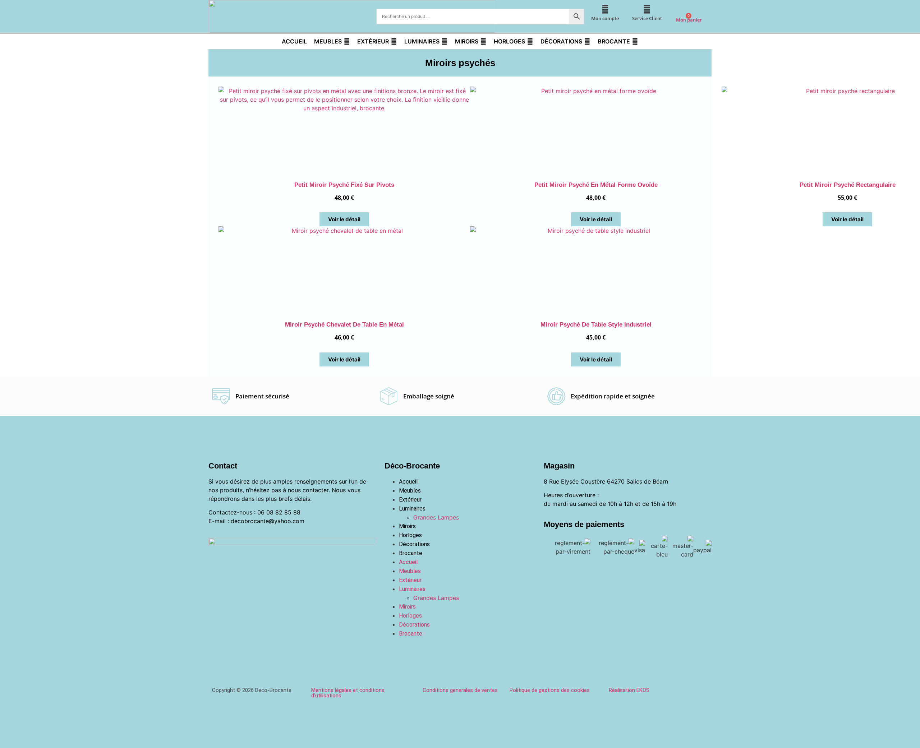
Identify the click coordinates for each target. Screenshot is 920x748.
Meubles (410, 490)
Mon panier (689, 20)
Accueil (408, 481)
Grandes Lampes (436, 517)
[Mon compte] (605, 9)
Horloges (410, 535)
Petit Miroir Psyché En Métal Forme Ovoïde (596, 184)
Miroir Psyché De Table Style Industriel (596, 324)
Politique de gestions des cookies (550, 690)
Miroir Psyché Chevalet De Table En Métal (344, 324)
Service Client (647, 18)
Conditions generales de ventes (460, 690)
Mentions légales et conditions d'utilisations (348, 693)
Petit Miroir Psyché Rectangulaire (848, 184)
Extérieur (410, 499)
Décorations (414, 544)
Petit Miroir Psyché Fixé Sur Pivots (344, 184)
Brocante (410, 553)
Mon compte (605, 18)
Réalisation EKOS (629, 690)
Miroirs (407, 526)
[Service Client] (646, 9)
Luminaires (412, 508)
